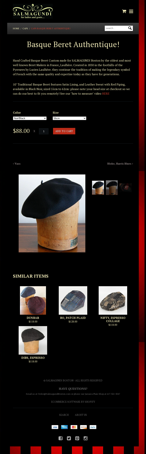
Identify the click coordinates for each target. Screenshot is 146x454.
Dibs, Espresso (33, 358)
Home (16, 28)
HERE (106, 93)
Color (17, 112)
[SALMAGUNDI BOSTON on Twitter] (69, 438)
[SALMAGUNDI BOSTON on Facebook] (61, 438)
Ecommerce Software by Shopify (73, 401)
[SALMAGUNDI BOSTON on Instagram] (86, 438)
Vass (17, 163)
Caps (25, 28)
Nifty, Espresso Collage (112, 319)
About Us (81, 415)
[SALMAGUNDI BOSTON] (32, 11)
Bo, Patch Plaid (73, 318)
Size (56, 112)
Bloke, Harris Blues (119, 163)
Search (64, 415)
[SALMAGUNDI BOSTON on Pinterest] (77, 438)
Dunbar (33, 318)
